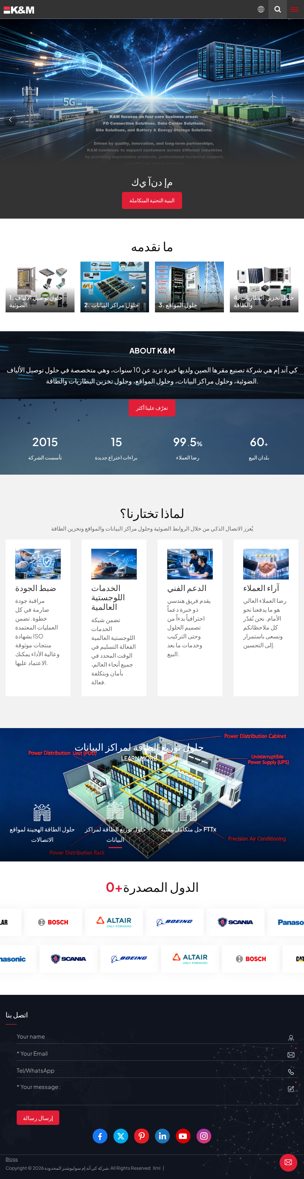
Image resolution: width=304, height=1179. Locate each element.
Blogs (12, 1159)
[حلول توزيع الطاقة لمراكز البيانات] (152, 794)
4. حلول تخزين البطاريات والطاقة (264, 284)
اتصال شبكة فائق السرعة (152, 200)
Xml (157, 1168)
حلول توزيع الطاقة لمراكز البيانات (139, 747)
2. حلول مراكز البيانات (114, 284)
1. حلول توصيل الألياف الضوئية (40, 284)
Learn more (139, 757)
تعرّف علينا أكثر (152, 407)
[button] (10, 119)
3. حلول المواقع (189, 284)
